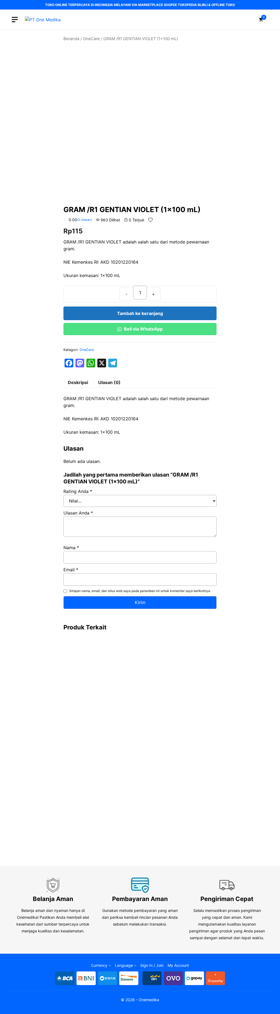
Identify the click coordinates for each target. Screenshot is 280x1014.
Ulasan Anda (78, 513)
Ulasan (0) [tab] (109, 382)
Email (70, 569)
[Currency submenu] (110, 965)
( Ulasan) (84, 220)
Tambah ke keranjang (140, 313)
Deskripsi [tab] (78, 382)
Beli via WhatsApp (143, 329)
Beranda (71, 38)
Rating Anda (77, 491)
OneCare (91, 38)
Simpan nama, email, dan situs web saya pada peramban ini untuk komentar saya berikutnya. (140, 591)
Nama (71, 547)
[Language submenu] (135, 965)
